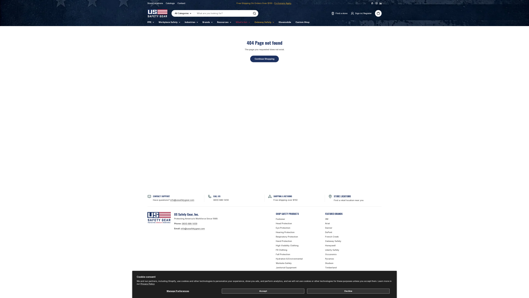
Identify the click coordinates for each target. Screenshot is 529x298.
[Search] (254, 13)
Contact (181, 3)
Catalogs (170, 3)
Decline (348, 291)
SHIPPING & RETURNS (282, 196)
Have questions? (173, 200)
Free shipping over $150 (285, 200)
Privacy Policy (148, 284)
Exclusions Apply (282, 3)
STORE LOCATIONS (342, 196)
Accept (263, 291)
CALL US (216, 196)
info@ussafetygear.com (193, 228)
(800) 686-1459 (221, 200)
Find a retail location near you (349, 200)
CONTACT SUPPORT (161, 196)
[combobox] (215, 13)
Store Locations (155, 3)
